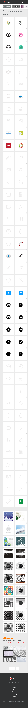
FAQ (14, 689)
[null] (5, 648)
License (14, 687)
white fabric (18, 643)
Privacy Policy (14, 694)
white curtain (10, 643)
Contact (14, 696)
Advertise (14, 691)
